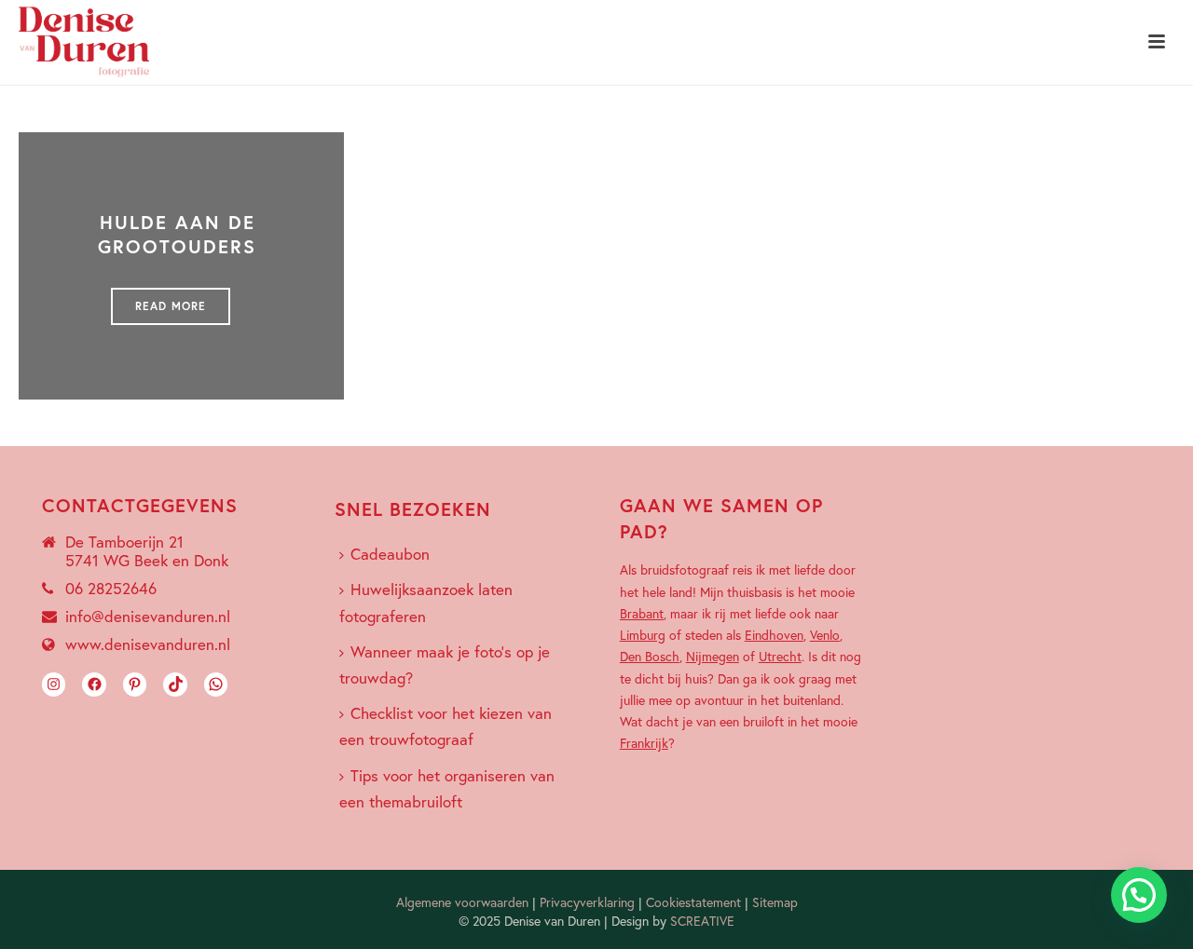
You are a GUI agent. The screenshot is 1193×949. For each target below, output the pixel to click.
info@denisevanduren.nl (147, 616)
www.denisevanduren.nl (147, 644)
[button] (1139, 895)
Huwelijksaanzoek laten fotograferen (426, 602)
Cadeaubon (390, 553)
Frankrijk (644, 743)
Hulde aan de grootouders (177, 234)
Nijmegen (712, 656)
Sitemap (775, 902)
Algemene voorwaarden (462, 902)
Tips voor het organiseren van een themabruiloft (447, 788)
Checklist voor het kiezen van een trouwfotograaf (445, 726)
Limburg (642, 635)
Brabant (642, 613)
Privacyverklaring (587, 902)
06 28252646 (111, 588)
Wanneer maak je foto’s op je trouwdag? (444, 664)
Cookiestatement (693, 902)
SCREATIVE (702, 920)
